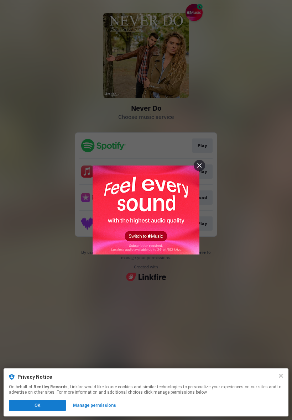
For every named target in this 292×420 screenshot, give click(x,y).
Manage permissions (94, 405)
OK (37, 405)
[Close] (281, 376)
